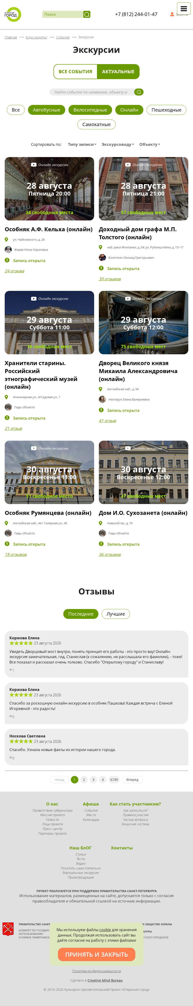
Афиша (91, 804)
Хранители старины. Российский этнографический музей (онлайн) (41, 374)
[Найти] (86, 14)
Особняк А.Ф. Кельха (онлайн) (48, 229)
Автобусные (46, 110)
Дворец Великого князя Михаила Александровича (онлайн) (138, 370)
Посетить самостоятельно (80, 868)
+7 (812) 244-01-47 (136, 14)
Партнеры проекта (52, 833)
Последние (80, 614)
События (90, 810)
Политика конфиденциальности (96, 971)
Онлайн (129, 110)
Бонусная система (135, 824)
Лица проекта (52, 824)
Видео (80, 863)
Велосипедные (90, 110)
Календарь (91, 819)
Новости (52, 819)
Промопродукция (80, 877)
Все (16, 110)
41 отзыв (107, 420)
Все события (75, 71)
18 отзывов (16, 554)
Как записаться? (135, 810)
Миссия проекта (52, 815)
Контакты (122, 848)
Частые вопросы (135, 819)
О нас (52, 804)
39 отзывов (110, 278)
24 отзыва (14, 271)
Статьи (80, 854)
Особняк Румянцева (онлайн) (48, 512)
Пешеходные (166, 110)
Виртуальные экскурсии (80, 872)
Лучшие (116, 614)
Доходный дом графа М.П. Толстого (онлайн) (138, 233)
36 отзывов (110, 554)
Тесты (80, 858)
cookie (105, 929)
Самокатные (96, 124)
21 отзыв (13, 428)
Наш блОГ (80, 848)
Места (91, 815)
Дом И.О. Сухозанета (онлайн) (143, 512)
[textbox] (83, 144)
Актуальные (118, 71)
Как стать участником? (135, 804)
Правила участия (135, 815)
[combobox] (83, 144)
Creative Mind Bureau (105, 980)
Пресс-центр (52, 828)
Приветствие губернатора (52, 810)
